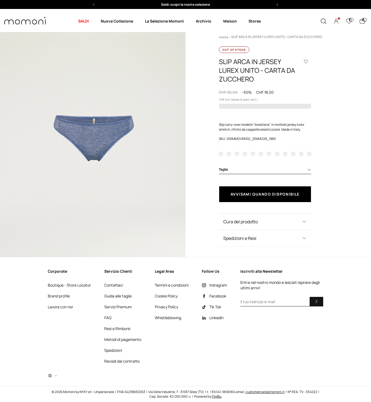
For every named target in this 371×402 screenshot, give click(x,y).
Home (223, 37)
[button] (213, 4)
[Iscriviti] (316, 301)
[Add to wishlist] (305, 61)
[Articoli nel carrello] (362, 21)
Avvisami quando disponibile (265, 194)
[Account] (336, 21)
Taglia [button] (223, 169)
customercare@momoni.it (265, 392)
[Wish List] (349, 21)
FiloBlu (217, 396)
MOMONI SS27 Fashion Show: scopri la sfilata (214, 4)
